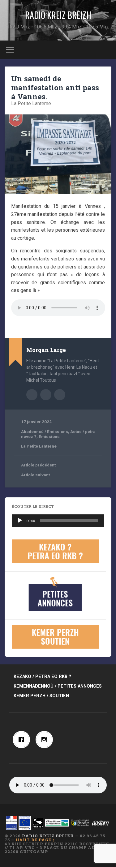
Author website (45, 394)
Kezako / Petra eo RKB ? (42, 676)
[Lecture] (20, 520)
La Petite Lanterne (31, 103)
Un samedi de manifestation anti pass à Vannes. (55, 87)
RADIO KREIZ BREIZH (58, 15)
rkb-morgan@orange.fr (59, 394)
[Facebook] (23, 739)
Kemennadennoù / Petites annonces (58, 686)
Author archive (31, 394)
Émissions (49, 436)
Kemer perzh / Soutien (41, 695)
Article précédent (38, 464)
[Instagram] (46, 739)
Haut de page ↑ (35, 839)
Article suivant (35, 474)
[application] (58, 520)
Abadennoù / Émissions (44, 431)
